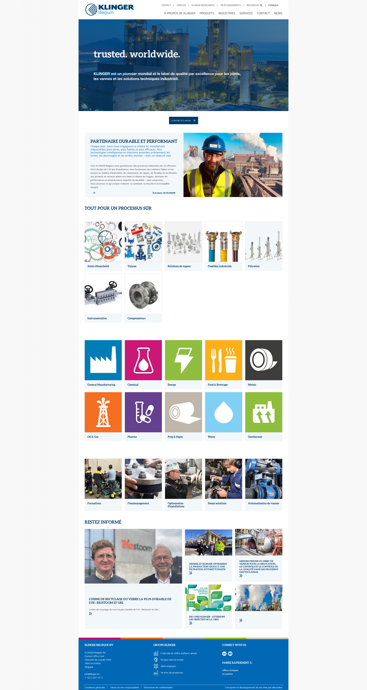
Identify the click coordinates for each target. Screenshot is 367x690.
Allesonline (277, 687)
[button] (183, 106)
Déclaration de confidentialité (158, 687)
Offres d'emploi (230, 670)
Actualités (227, 673)
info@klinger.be (92, 674)
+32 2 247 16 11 (95, 677)
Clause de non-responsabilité (124, 687)
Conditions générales (95, 687)
